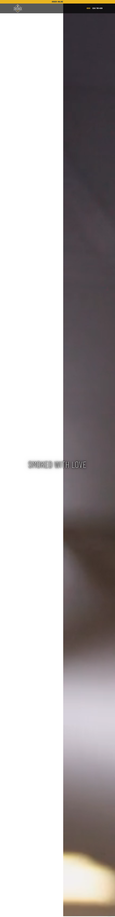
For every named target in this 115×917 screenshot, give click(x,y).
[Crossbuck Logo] (17, 8)
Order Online (57, 2)
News (88, 8)
